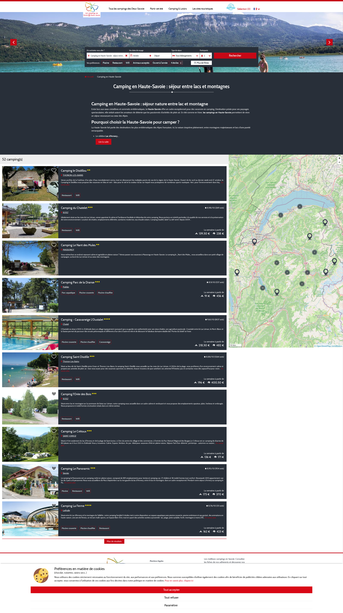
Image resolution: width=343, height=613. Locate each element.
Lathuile (66, 510)
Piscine (106, 62)
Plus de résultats (114, 541)
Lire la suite (103, 141)
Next (329, 42)
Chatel (66, 324)
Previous (13, 42)
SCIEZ (65, 212)
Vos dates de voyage (136, 50)
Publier (66, 287)
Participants (204, 50)
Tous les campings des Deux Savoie (126, 8)
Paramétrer (171, 605)
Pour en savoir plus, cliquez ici (179, 580)
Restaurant (117, 62)
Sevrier (66, 473)
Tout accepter (171, 589)
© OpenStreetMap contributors (328, 346)
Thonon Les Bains (71, 361)
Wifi (128, 62)
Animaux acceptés (141, 62)
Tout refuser (171, 597)
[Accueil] (91, 7)
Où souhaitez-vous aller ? (96, 50)
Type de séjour (177, 50)
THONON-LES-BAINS (73, 175)
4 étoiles (174, 62)
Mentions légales (156, 561)
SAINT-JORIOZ (69, 436)
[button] (325, 222)
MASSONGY (68, 249)
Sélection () (243, 8)
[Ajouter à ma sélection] (54, 170)
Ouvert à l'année (160, 62)
